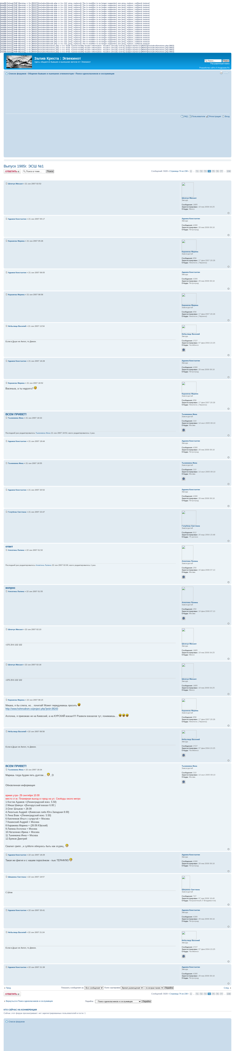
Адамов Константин (17, 219)
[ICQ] (183, 350)
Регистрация (215, 116)
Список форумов (17, 74)
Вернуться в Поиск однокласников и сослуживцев (29, 1001)
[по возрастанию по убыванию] (159, 988)
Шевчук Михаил (15, 184)
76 (217, 171)
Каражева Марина (16, 241)
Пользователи (198, 116)
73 (205, 171)
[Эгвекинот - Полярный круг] (19, 61)
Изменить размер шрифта (226, 73)
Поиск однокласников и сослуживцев (95, 74)
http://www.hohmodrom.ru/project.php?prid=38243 (32, 708)
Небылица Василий (17, 326)
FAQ (186, 116)
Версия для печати (221, 73)
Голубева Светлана (17, 512)
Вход (227, 116)
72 (201, 171)
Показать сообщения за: (72, 988)
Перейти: (89, 1001)
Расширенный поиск (219, 63)
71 (197, 171)
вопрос (10, 587)
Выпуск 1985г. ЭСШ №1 (24, 166)
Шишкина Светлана (17, 877)
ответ (9, 546)
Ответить (8, 170)
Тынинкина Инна (16, 418)
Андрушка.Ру (223, 68)
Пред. (8, 988)
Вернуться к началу (228, 213)
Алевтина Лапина (16, 550)
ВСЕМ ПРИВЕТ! (16, 414)
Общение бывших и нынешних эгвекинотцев (51, 74)
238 (228, 171)
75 (213, 171)
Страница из (178, 171)
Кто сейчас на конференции (20, 1010)
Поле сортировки (112, 988)
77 (221, 171)
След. (226, 988)
